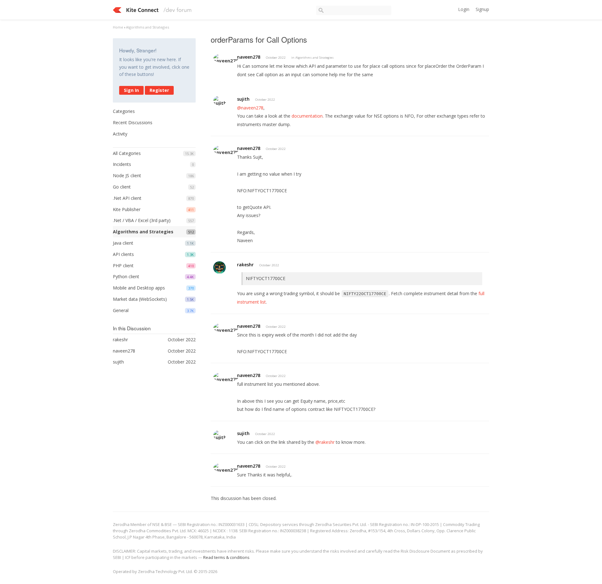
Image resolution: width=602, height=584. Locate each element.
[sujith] (219, 100)
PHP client (123, 265)
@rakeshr (325, 442)
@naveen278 (250, 108)
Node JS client (127, 175)
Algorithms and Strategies (143, 232)
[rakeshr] (219, 267)
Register (159, 90)
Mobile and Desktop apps (139, 288)
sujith (243, 99)
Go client (122, 187)
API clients (123, 254)
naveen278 (248, 57)
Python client (126, 276)
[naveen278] (226, 58)
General (121, 310)
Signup (482, 9)
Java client (123, 243)
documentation (307, 116)
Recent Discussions (132, 122)
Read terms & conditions (226, 557)
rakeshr (245, 265)
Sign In (131, 90)
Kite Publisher (126, 209)
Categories (124, 111)
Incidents (122, 164)
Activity (120, 134)
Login (463, 9)
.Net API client (127, 198)
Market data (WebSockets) (140, 299)
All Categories (127, 153)
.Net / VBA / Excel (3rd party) (142, 220)
